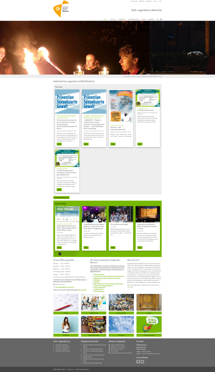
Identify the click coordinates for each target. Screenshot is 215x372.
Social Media (142, 357)
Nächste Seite (211, 47)
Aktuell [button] (112, 19)
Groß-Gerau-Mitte (99, 291)
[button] (156, 19)
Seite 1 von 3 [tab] (104, 73)
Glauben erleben (121, 313)
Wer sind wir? (133, 260)
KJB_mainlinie (82, 290)
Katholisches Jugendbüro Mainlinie (150, 76)
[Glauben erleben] (121, 302)
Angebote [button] (122, 19)
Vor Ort (138, 76)
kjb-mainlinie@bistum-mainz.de (64, 287)
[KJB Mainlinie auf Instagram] (142, 361)
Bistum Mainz (127, 76)
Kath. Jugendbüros (61, 341)
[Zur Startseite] (61, 9)
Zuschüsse (66, 335)
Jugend (133, 76)
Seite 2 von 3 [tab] (107, 73)
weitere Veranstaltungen (61, 197)
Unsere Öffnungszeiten (63, 260)
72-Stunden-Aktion (149, 335)
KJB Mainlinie (141, 345)
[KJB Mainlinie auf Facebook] (138, 361)
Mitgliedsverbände (89, 341)
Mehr (59, 144)
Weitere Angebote (117, 341)
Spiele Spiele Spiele (93, 335)
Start (105, 19)
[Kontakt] (149, 302)
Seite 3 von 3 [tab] (110, 73)
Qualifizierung (94, 313)
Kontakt (149, 313)
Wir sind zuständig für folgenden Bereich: (105, 261)
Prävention (121, 335)
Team (128, 287)
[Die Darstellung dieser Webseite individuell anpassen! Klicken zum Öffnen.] (160, 19)
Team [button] (143, 19)
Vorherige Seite (3, 47)
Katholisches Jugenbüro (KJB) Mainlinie (73, 81)
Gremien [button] (151, 19)
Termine (66, 313)
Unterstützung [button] (133, 19)
